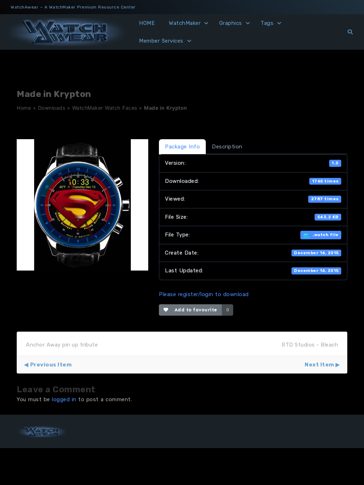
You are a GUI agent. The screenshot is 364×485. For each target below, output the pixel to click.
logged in (64, 399)
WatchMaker (184, 23)
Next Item (319, 364)
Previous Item (50, 364)
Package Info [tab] (182, 146)
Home (24, 108)
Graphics (230, 23)
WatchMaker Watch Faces (104, 108)
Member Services (161, 41)
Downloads (51, 108)
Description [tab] (227, 146)
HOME (147, 23)
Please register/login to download (204, 294)
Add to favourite (194, 309)
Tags (267, 23)
